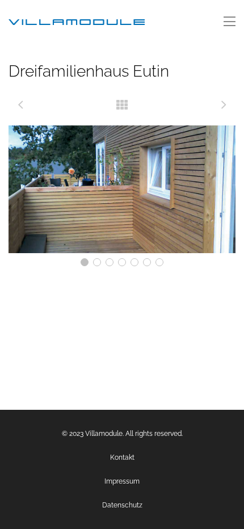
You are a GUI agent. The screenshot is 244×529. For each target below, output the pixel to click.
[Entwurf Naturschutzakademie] (20, 105)
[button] (85, 262)
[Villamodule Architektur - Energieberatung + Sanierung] (77, 22)
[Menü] (229, 22)
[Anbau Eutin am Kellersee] (223, 105)
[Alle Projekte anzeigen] (122, 105)
